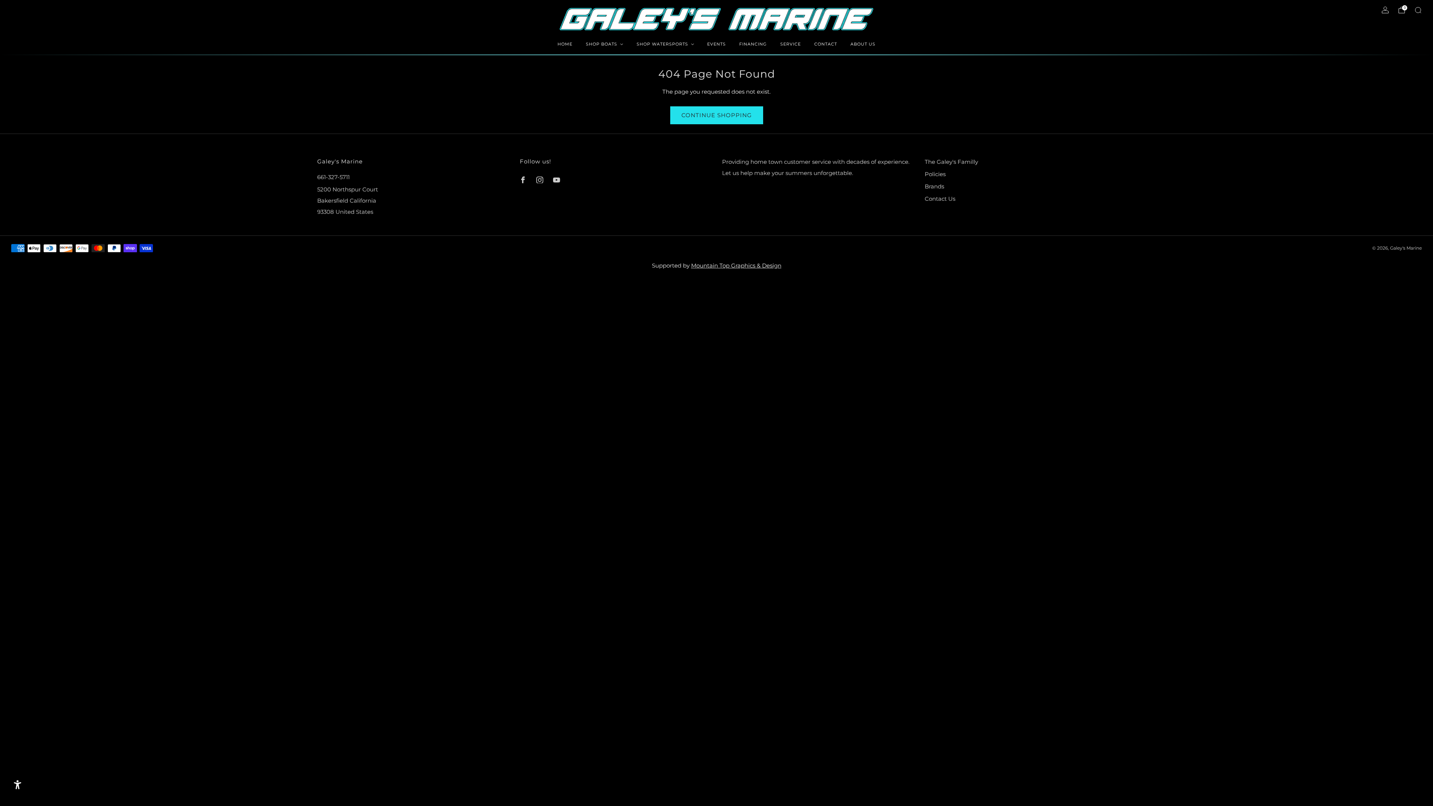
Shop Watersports (662, 44)
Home (565, 44)
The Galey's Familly (951, 161)
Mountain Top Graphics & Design (736, 265)
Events (716, 44)
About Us (862, 44)
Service (790, 44)
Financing (753, 44)
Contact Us (940, 198)
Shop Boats (601, 44)
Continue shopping (716, 115)
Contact (825, 44)
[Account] (1385, 10)
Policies (935, 174)
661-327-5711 (333, 177)
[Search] (1418, 10)
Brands (934, 186)
